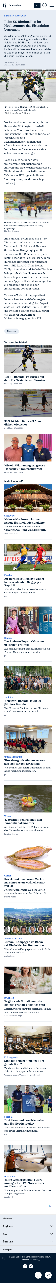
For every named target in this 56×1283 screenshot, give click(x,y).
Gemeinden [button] (15, 4)
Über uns (8, 1241)
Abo (37, 5)
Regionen (8, 1226)
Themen (7, 1218)
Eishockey (11, 331)
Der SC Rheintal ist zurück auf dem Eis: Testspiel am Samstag (24, 378)
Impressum (46, 1257)
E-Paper (7, 1249)
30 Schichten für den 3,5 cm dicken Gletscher (22, 422)
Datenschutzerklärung (30, 1260)
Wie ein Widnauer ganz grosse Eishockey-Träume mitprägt (24, 467)
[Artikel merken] (38, 1275)
